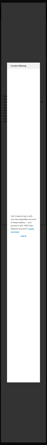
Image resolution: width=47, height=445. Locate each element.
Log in (23, 236)
